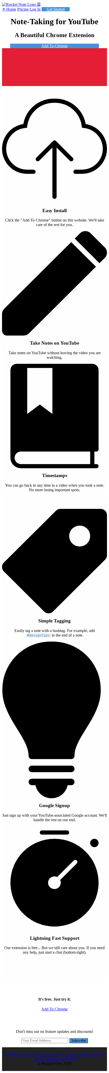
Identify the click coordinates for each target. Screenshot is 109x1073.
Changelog (55, 1054)
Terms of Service (48, 1059)
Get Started (56, 9)
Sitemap (98, 1054)
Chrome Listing (77, 1054)
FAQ (9, 1054)
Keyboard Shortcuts (30, 1054)
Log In (35, 9)
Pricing (23, 9)
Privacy (69, 1059)
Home (11, 9)
